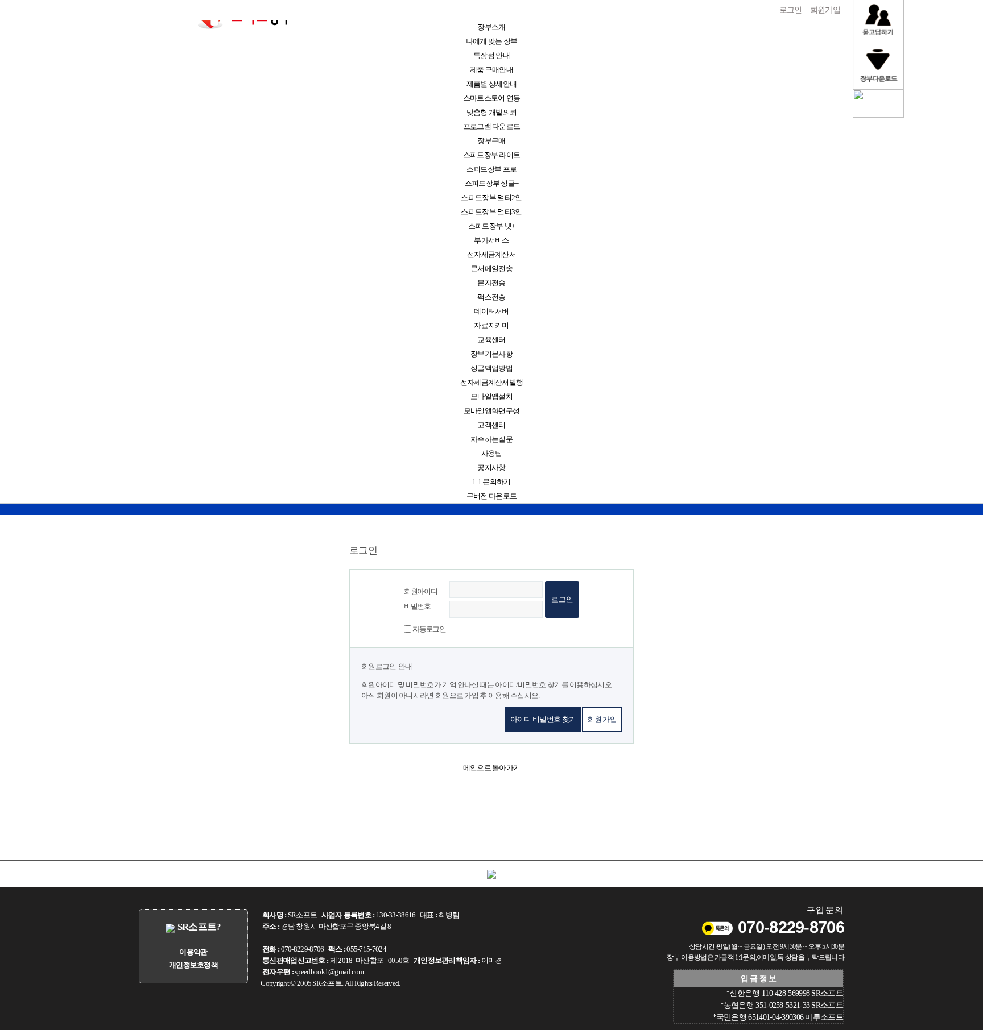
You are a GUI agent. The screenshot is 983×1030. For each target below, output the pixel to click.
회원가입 (825, 9)
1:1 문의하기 (491, 481)
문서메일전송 (491, 268)
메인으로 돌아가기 (492, 767)
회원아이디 (420, 591)
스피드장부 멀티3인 (491, 211)
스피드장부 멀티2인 (491, 197)
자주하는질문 (491, 439)
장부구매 (491, 140)
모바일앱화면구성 (491, 410)
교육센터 (491, 339)
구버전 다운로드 (491, 496)
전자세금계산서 (491, 254)
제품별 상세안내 (491, 84)
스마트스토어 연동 (492, 98)
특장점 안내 (491, 55)
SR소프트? (199, 926)
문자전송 (491, 283)
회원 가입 (602, 719)
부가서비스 (491, 240)
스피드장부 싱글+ (492, 183)
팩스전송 (491, 297)
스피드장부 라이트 (492, 155)
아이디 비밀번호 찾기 (543, 719)
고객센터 (491, 425)
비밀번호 (417, 606)
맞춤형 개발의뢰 (491, 112)
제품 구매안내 (491, 69)
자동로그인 (429, 629)
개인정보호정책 (193, 965)
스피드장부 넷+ (491, 226)
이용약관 (193, 952)
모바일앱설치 (491, 396)
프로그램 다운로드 (492, 126)
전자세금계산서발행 (491, 382)
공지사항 (491, 467)
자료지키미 (491, 325)
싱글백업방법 (491, 368)
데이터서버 (491, 311)
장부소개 (491, 27)
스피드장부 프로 (491, 169)
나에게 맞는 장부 (492, 41)
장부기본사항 (491, 354)
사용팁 (491, 453)
